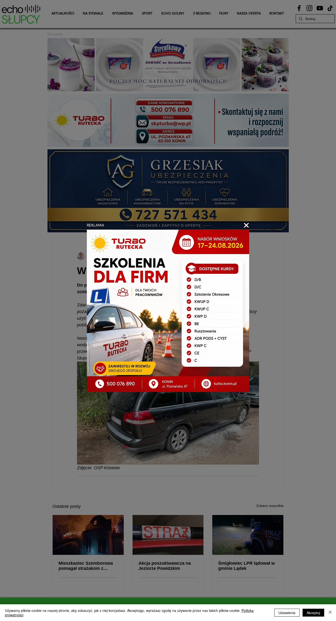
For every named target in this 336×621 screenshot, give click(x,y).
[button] (246, 225)
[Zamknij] (330, 612)
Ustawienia (286, 612)
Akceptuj (313, 612)
